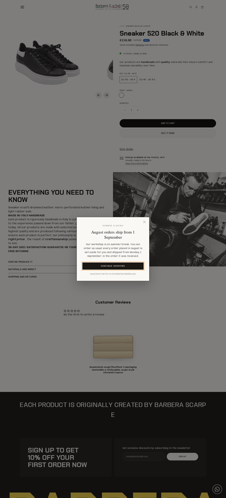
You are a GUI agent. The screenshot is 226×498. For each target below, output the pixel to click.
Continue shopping (113, 266)
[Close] (144, 222)
